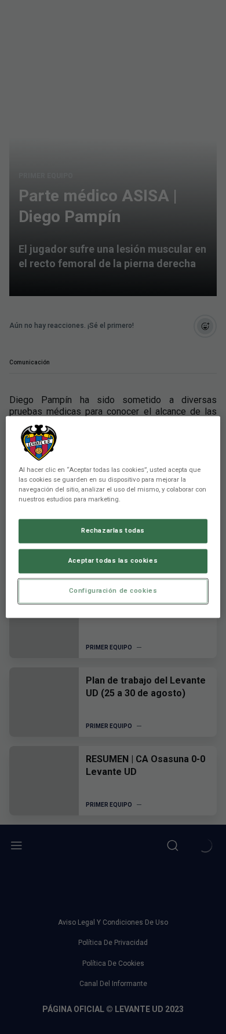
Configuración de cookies (113, 591)
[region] (113, 517)
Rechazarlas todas (113, 531)
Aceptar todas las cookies (113, 561)
